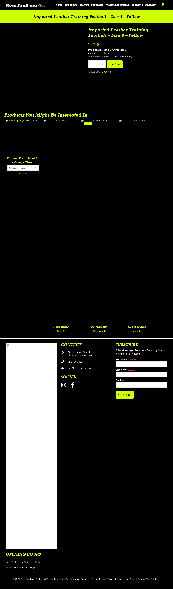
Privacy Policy (98, 579)
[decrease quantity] (91, 64)
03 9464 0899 (75, 361)
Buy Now (115, 64)
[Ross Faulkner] (25, 5)
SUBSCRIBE (124, 394)
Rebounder (61, 327)
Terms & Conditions (117, 579)
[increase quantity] (102, 64)
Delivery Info (72, 579)
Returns (85, 579)
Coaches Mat (137, 327)
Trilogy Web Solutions (149, 579)
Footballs (106, 71)
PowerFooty (99, 327)
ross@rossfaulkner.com (80, 368)
